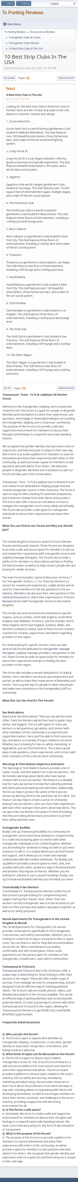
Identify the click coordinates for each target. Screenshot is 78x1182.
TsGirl (10, 88)
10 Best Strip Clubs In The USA (24, 95)
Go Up (7, 388)
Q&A (53, 585)
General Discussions (14, 597)
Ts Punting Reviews (22, 12)
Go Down (9, 78)
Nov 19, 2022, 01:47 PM (17, 98)
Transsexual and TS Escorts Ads (21, 970)
